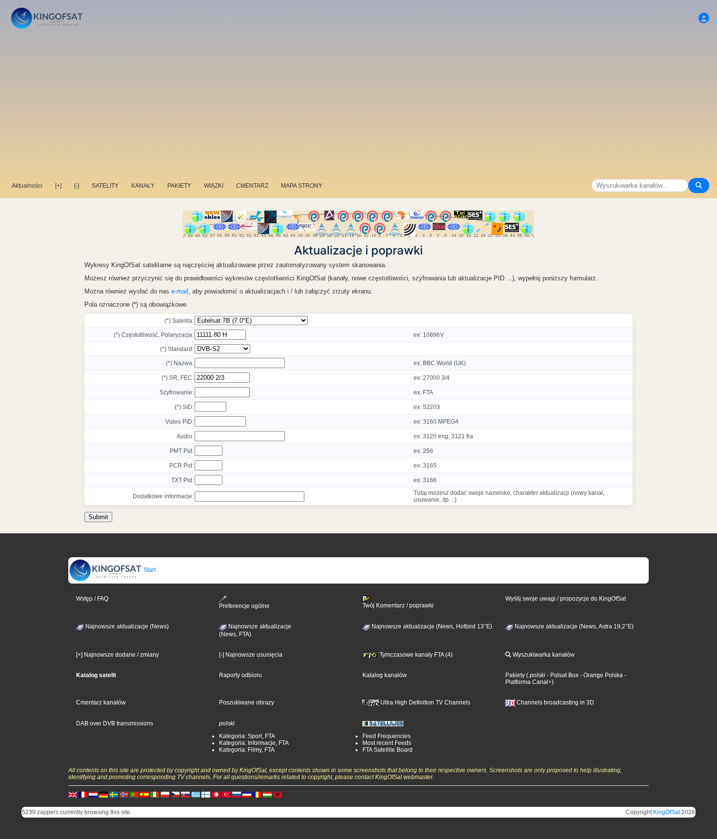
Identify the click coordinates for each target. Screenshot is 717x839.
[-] (76, 185)
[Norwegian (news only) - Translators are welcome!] (124, 794)
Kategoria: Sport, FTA (247, 736)
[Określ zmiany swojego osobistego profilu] (703, 18)
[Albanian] (277, 794)
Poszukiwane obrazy (246, 702)
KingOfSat (666, 812)
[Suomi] (205, 794)
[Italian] (154, 794)
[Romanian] (257, 794)
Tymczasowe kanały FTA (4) (415, 654)
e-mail (179, 291)
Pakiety (515, 675)
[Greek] (195, 794)
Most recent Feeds (386, 743)
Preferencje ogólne (244, 606)
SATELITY (105, 185)
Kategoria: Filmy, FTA (247, 749)
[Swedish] (113, 794)
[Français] (83, 794)
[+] (58, 185)
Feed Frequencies (386, 736)
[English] (72, 794)
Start (149, 569)
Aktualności (27, 185)
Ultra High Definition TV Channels (424, 702)
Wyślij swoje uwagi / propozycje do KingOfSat (565, 598)
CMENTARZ (252, 185)
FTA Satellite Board (387, 749)
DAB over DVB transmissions (114, 723)
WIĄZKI (213, 185)
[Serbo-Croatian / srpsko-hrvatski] (246, 794)
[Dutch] (93, 794)
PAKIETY (179, 185)
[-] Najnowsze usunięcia (250, 654)
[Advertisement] (358, 105)
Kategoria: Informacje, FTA (254, 743)
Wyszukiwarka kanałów (543, 654)
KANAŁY (143, 185)
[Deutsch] (103, 794)
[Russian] (236, 794)
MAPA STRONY (301, 185)
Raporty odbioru (240, 675)
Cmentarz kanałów (101, 702)
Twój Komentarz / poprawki (398, 605)
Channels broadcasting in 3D (554, 702)
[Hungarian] (267, 794)
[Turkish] (226, 794)
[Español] (144, 794)
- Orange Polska (600, 675)
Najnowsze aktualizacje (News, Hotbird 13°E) (431, 626)
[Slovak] (185, 794)
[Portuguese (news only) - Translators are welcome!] (134, 794)
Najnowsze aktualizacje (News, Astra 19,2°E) (573, 626)
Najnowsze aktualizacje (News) (126, 626)
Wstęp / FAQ (92, 598)
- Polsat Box (561, 675)
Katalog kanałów (384, 675)
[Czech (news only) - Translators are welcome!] (175, 794)
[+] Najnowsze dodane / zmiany (117, 654)
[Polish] (164, 794)
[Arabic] (216, 794)
